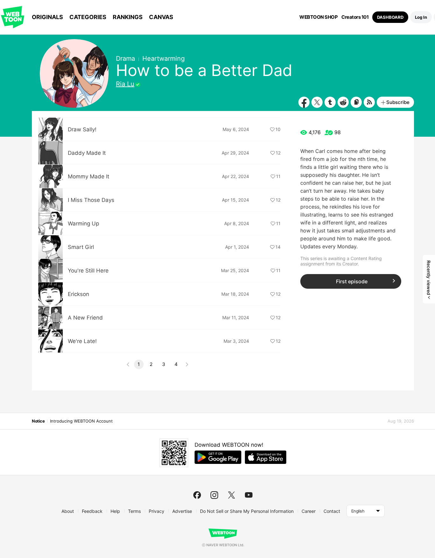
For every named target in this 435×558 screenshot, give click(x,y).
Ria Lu (125, 84)
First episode (351, 281)
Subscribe (398, 102)
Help (115, 511)
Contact (332, 511)
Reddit (343, 102)
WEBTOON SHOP (318, 17)
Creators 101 (354, 17)
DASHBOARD (390, 17)
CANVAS (161, 17)
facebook (197, 495)
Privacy (156, 511)
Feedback (92, 511)
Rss (369, 102)
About (67, 511)
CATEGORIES (87, 17)
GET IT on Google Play (218, 457)
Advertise (182, 511)
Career (309, 511)
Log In (421, 17)
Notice (38, 421)
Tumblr (330, 102)
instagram (214, 495)
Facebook (304, 102)
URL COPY (356, 102)
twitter (231, 495)
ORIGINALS (47, 17)
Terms (134, 511)
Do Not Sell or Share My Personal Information (247, 511)
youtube (248, 495)
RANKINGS (128, 17)
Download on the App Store (265, 457)
